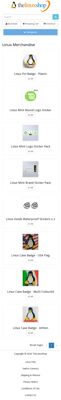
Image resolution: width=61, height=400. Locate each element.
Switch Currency (31, 368)
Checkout (50, 23)
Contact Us (30, 395)
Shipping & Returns (30, 375)
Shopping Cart (31, 23)
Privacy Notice (30, 381)
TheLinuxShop (40, 353)
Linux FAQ (30, 361)
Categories (32, 32)
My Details (12, 23)
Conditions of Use (30, 388)
